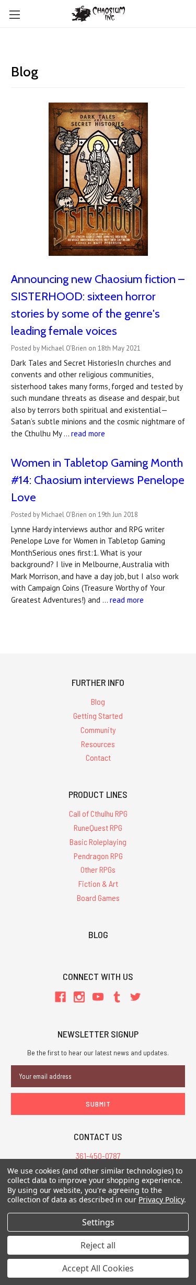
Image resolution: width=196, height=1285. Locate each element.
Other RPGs (98, 869)
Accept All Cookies (98, 1268)
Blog (98, 701)
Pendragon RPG (98, 856)
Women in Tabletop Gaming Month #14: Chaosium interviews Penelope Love (98, 480)
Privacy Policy (161, 1199)
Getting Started (98, 715)
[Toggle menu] (14, 14)
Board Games (98, 898)
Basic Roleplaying (98, 842)
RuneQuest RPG (98, 827)
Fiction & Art (98, 883)
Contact (98, 757)
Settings (98, 1222)
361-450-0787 (98, 1155)
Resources (98, 744)
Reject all (98, 1245)
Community (98, 730)
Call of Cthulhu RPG (98, 813)
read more (88, 433)
